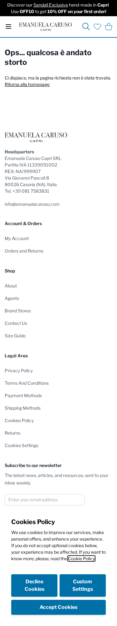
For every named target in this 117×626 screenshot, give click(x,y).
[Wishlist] (97, 26)
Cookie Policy (81, 558)
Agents (12, 298)
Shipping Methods (23, 408)
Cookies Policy (19, 420)
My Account (17, 238)
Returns (12, 433)
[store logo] (45, 26)
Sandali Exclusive (50, 4)
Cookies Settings (21, 445)
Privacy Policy (19, 370)
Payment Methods (23, 395)
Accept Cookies (58, 607)
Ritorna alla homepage (27, 84)
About (11, 285)
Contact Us (16, 323)
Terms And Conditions (27, 383)
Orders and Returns (24, 250)
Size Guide (15, 335)
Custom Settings (82, 585)
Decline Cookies (34, 585)
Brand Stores (18, 310)
